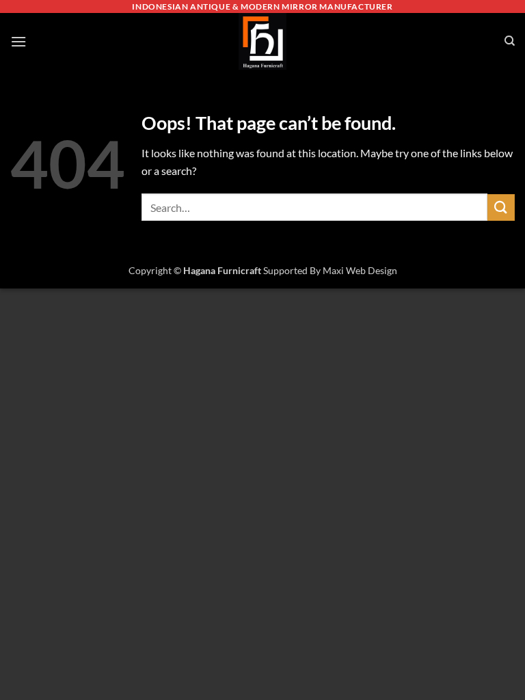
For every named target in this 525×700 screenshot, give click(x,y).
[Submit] (501, 207)
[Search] (509, 41)
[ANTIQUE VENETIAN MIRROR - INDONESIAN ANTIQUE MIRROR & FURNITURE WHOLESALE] (262, 41)
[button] (18, 41)
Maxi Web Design (360, 270)
